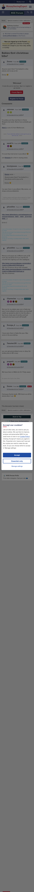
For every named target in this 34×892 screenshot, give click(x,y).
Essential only (17, 461)
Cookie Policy (24, 436)
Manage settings (17, 466)
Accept (17, 455)
